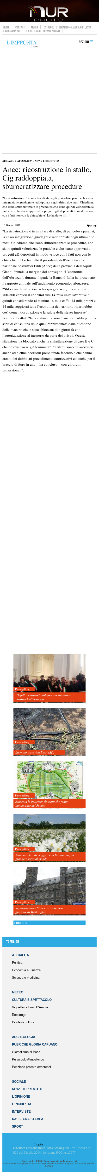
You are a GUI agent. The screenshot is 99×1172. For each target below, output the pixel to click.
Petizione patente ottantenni (31, 1067)
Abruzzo (8, 160)
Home (6, 27)
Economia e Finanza (26, 970)
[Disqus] (48, 461)
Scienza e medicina (25, 977)
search (69, 42)
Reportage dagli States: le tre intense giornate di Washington (39, 910)
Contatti (20, 27)
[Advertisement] (49, 101)
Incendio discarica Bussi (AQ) (34, 752)
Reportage (19, 1015)
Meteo (34, 27)
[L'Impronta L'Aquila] (22, 44)
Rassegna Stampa (27, 1119)
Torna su (12, 942)
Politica (17, 962)
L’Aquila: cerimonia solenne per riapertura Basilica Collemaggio (43, 697)
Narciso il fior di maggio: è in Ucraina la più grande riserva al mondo (44, 857)
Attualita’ (21, 955)
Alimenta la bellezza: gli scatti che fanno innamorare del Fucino (41, 803)
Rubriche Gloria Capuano (34, 1044)
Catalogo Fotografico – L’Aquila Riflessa (67, 27)
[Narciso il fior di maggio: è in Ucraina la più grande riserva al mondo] (49, 838)
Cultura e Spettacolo (32, 1000)
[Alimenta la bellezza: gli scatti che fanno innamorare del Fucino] (49, 785)
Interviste (21, 1111)
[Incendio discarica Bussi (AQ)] (49, 732)
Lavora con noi (11, 31)
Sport (17, 1126)
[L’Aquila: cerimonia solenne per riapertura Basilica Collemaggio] (49, 678)
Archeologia (23, 1037)
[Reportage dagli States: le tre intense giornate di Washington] (49, 891)
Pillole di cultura (23, 1022)
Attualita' (24, 160)
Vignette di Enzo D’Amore (30, 1007)
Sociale (19, 1081)
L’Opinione (21, 1096)
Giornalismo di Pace (26, 1052)
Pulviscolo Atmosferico (28, 1059)
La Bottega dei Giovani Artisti (43, 31)
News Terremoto (27, 1089)
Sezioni (84, 42)
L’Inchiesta (21, 1104)
